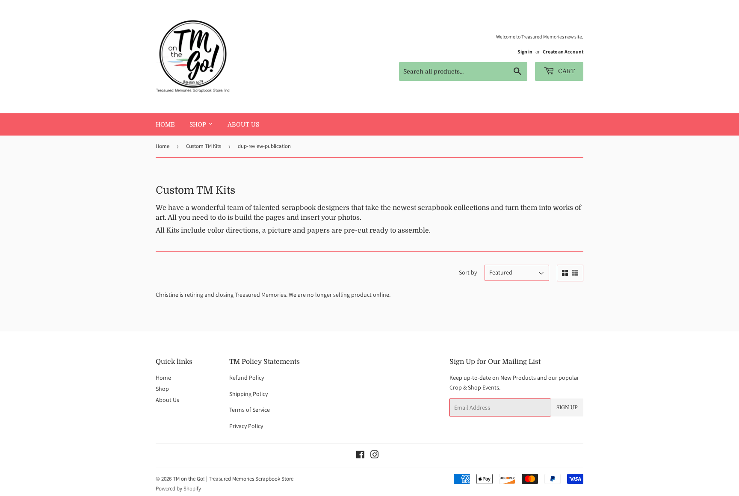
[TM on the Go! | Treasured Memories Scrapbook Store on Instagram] (374, 456)
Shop (198, 124)
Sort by (468, 272)
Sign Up (567, 407)
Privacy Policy (246, 426)
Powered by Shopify (178, 488)
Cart (565, 71)
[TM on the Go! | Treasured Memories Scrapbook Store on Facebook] (360, 456)
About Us (243, 124)
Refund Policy (246, 377)
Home (165, 124)
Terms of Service (249, 409)
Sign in (524, 51)
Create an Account (563, 51)
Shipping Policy (248, 394)
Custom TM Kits (203, 146)
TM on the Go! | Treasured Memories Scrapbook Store (233, 478)
